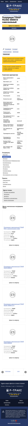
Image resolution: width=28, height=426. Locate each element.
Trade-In (6, 1)
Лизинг (2, 1)
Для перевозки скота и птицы (10, 174)
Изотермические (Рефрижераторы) (11, 160)
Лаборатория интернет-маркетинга (14, 423)
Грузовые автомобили (9, 192)
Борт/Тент (5, 154)
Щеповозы (5, 172)
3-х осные (15, 49)
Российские (8, 49)
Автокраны (6, 194)
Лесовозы (5, 168)
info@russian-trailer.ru (14, 11)
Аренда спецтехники (9, 200)
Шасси (4, 186)
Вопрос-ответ (21, 402)
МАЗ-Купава (7, 371)
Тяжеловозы (6, 164)
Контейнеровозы (7, 162)
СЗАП (18, 371)
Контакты (20, 1)
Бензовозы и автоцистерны (10, 198)
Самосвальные (6, 156)
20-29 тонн (15, 52)
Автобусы (6, 196)
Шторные (5, 158)
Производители (13, 1)
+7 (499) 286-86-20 (14, 9)
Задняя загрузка (7, 52)
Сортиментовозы (7, 170)
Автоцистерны (6, 166)
